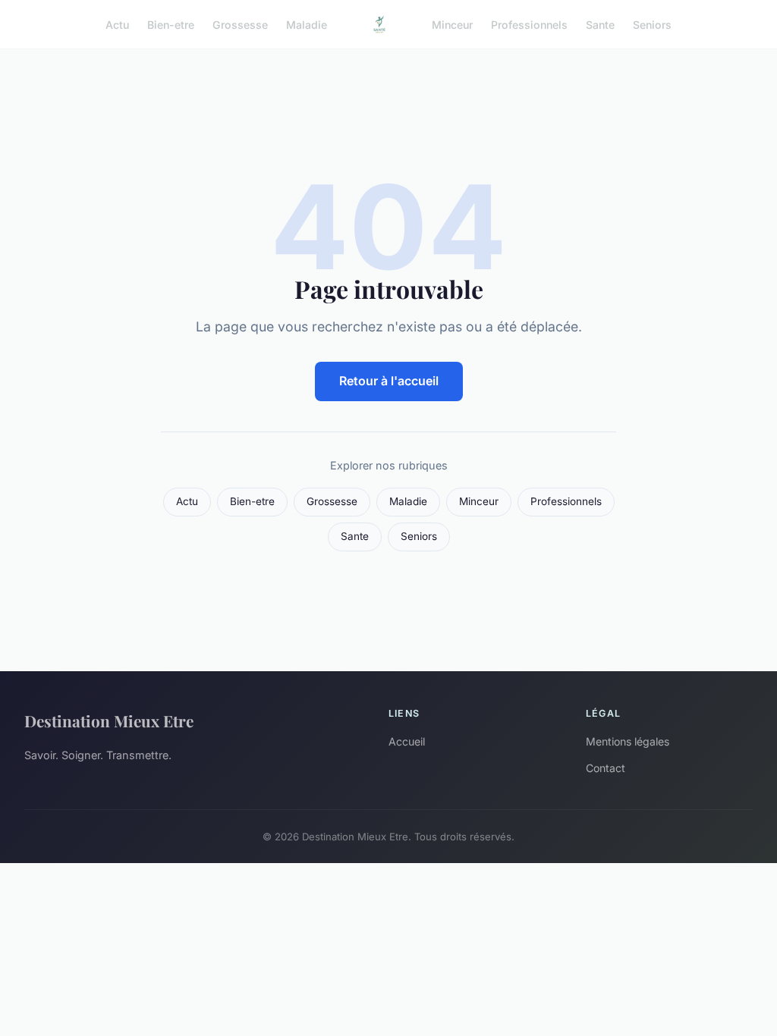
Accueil (406, 741)
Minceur (452, 23)
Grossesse (240, 23)
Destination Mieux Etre (108, 720)
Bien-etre (170, 23)
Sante (600, 23)
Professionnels (529, 23)
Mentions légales (627, 741)
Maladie (306, 23)
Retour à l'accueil (389, 380)
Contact (605, 767)
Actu (117, 23)
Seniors (652, 23)
